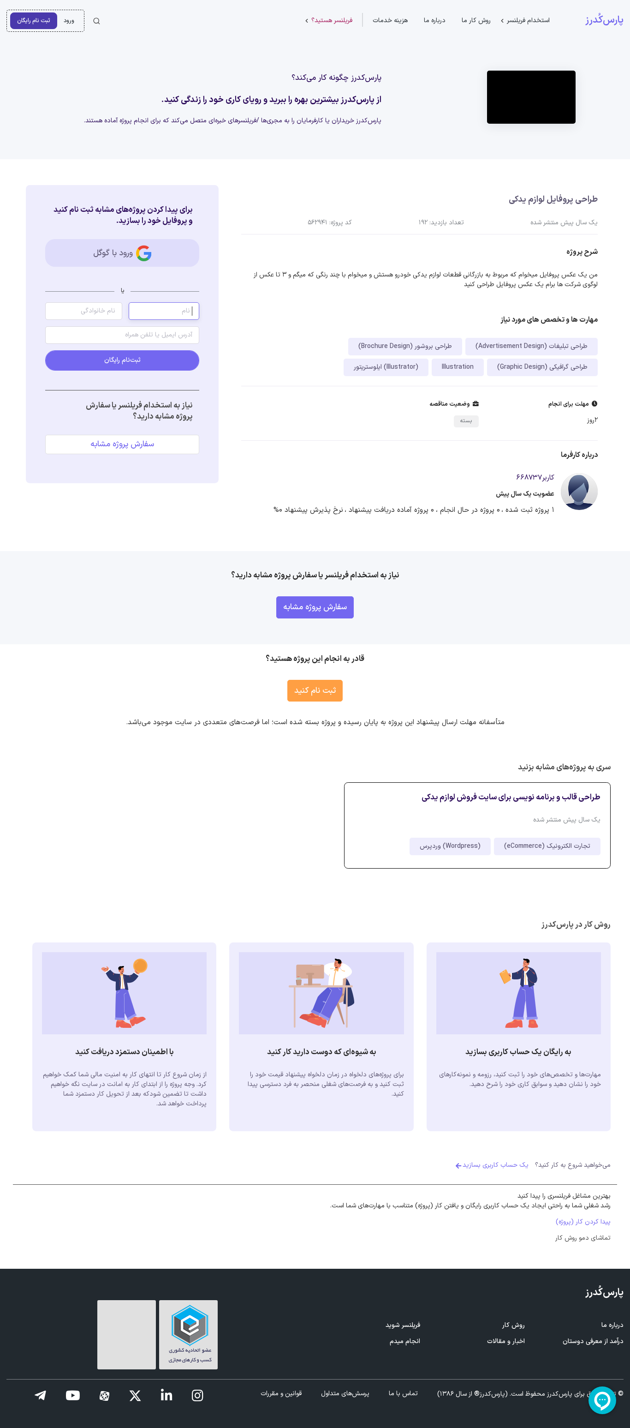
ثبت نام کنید (315, 690)
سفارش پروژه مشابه (122, 444)
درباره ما (435, 20)
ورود (69, 20)
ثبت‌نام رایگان (122, 360)
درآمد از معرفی (593, 1341)
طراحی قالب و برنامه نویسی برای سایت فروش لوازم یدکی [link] (511, 797)
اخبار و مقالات (506, 1341)
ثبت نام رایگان (33, 20)
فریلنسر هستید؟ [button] (331, 20)
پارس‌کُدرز (604, 20)
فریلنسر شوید (403, 1325)
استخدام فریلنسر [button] (528, 20)
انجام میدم (405, 1341)
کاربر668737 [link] (535, 478)
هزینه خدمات (390, 20)
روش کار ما (476, 20)
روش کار (513, 1325)
